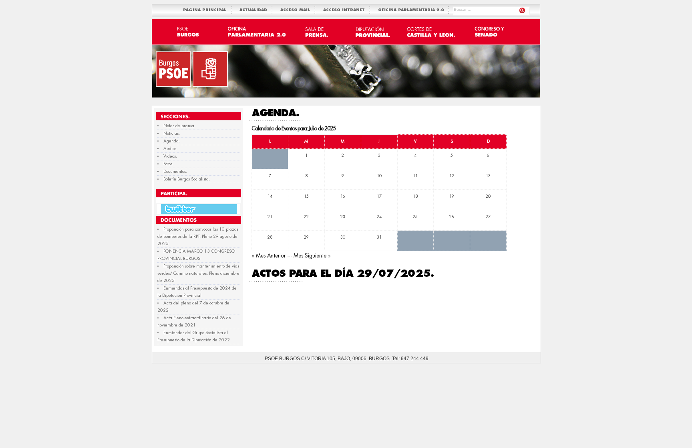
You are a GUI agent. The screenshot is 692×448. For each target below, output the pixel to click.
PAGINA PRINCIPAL (206, 10)
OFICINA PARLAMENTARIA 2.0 (412, 10)
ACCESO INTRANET (345, 10)
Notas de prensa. (179, 126)
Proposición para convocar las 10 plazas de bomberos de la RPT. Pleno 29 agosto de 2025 (197, 236)
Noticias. (171, 133)
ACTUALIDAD (254, 10)
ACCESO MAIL (296, 10)
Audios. (170, 148)
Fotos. (168, 164)
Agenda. (171, 141)
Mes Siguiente (310, 255)
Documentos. (175, 171)
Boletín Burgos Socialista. (186, 179)
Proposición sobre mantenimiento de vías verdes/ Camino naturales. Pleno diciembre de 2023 (198, 273)
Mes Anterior (271, 255)
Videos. (170, 156)
